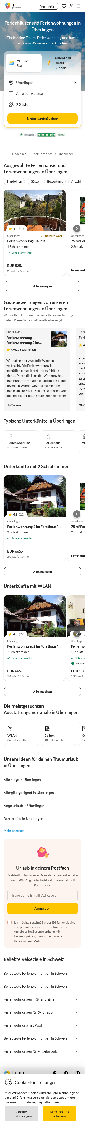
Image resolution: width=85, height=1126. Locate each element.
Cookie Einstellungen (21, 1113)
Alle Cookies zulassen (59, 1113)
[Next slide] (76, 228)
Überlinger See (42, 154)
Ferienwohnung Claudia (26, 241)
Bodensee (19, 154)
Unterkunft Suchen (42, 118)
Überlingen (66, 154)
